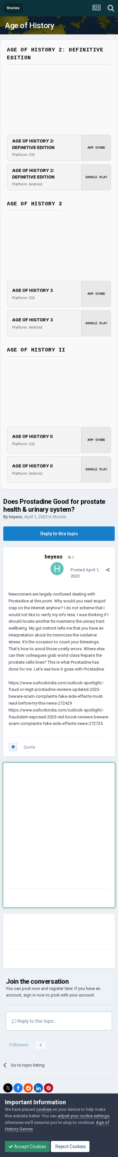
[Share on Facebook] (18, 1087)
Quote (29, 747)
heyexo (15, 516)
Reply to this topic (59, 533)
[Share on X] (7, 1087)
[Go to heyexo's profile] (57, 568)
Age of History (29, 25)
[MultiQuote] (13, 747)
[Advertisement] (59, 827)
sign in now (34, 995)
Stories (59, 516)
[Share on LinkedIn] (38, 1087)
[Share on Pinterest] (48, 1087)
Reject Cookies (70, 1146)
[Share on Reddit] (28, 1087)
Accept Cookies (29, 1146)
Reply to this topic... (36, 1021)
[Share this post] (107, 569)
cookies (43, 1109)
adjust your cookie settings (83, 1115)
